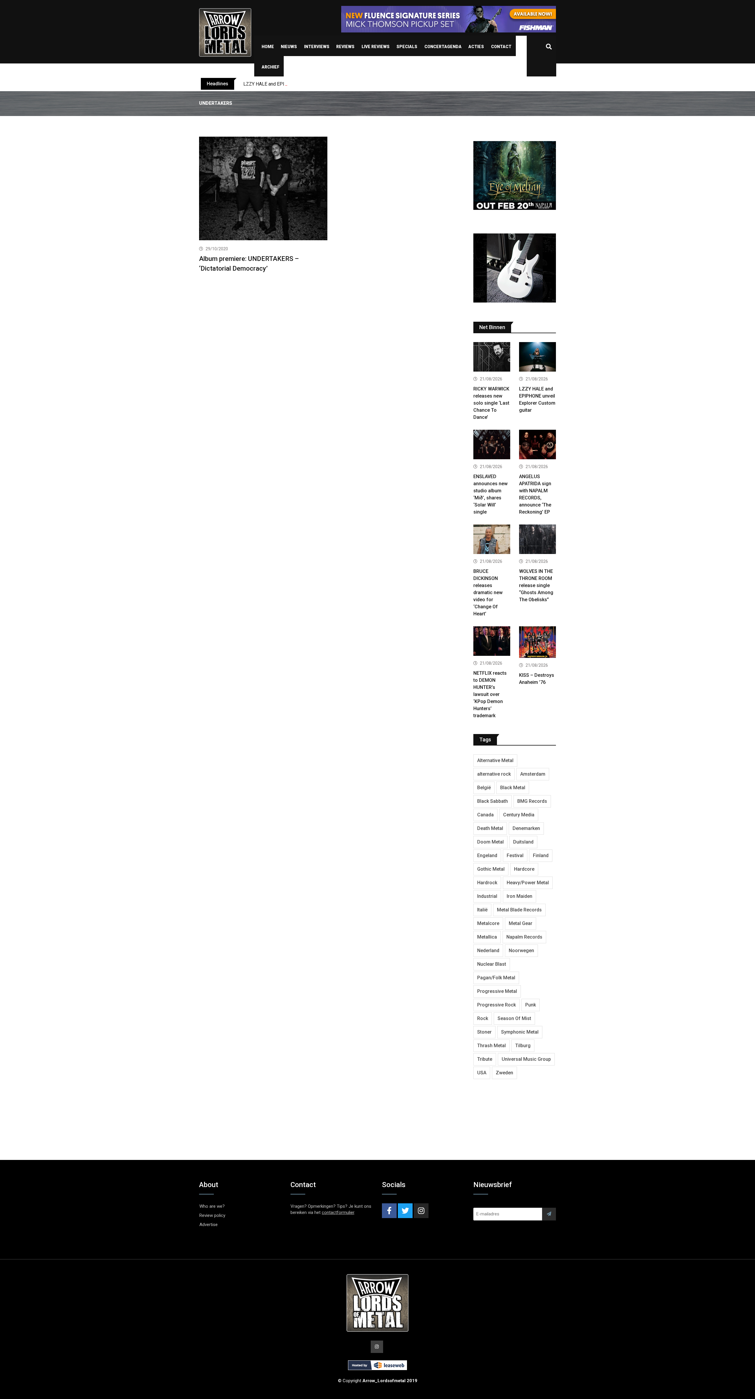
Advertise (208, 1224)
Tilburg (523, 1045)
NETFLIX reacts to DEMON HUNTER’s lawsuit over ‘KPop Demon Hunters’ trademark (490, 694)
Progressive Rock (496, 1005)
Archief (270, 67)
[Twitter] (405, 1210)
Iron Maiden (519, 896)
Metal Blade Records (519, 910)
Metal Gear (520, 923)
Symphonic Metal (520, 1032)
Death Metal (490, 828)
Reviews (345, 46)
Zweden (504, 1073)
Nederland (488, 950)
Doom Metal (490, 842)
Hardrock (487, 882)
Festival (515, 855)
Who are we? (212, 1206)
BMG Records (532, 801)
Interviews (316, 46)
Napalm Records (524, 937)
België (484, 787)
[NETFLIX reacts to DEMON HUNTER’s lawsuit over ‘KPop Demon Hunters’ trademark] (491, 641)
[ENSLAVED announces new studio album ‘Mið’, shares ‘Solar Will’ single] (491, 445)
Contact (501, 46)
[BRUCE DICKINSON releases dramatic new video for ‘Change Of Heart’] (491, 539)
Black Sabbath (492, 801)
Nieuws (289, 46)
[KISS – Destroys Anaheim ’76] (537, 642)
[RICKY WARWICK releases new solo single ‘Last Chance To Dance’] (491, 357)
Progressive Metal (497, 991)
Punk (530, 1005)
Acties (476, 46)
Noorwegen (521, 950)
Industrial (487, 896)
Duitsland (523, 842)
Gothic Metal (491, 869)
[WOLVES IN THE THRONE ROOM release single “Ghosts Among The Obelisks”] (537, 539)
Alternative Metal (495, 760)
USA (481, 1073)
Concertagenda (443, 46)
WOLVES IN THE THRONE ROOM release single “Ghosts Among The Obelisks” (536, 585)
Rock (482, 1018)
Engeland (487, 855)
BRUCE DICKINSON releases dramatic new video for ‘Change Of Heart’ (488, 592)
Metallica (487, 937)
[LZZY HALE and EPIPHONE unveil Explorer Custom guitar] (537, 357)
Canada (485, 815)
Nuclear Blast (491, 964)
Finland (541, 855)
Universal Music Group (526, 1059)
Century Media (518, 815)
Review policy (212, 1215)
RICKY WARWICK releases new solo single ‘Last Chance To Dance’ (491, 403)
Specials (406, 46)
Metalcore (488, 923)
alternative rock (494, 774)
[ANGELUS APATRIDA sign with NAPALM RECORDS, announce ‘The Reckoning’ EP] (537, 445)
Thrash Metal (491, 1045)
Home (268, 46)
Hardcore (524, 869)
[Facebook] (389, 1210)
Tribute (484, 1059)
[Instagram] (421, 1210)
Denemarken (526, 828)
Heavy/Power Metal (528, 882)
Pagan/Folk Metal (496, 977)
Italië (482, 910)
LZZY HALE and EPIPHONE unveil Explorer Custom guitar (302, 84)
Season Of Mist (514, 1018)
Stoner (484, 1032)
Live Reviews (376, 46)
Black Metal (512, 787)
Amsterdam (532, 774)
